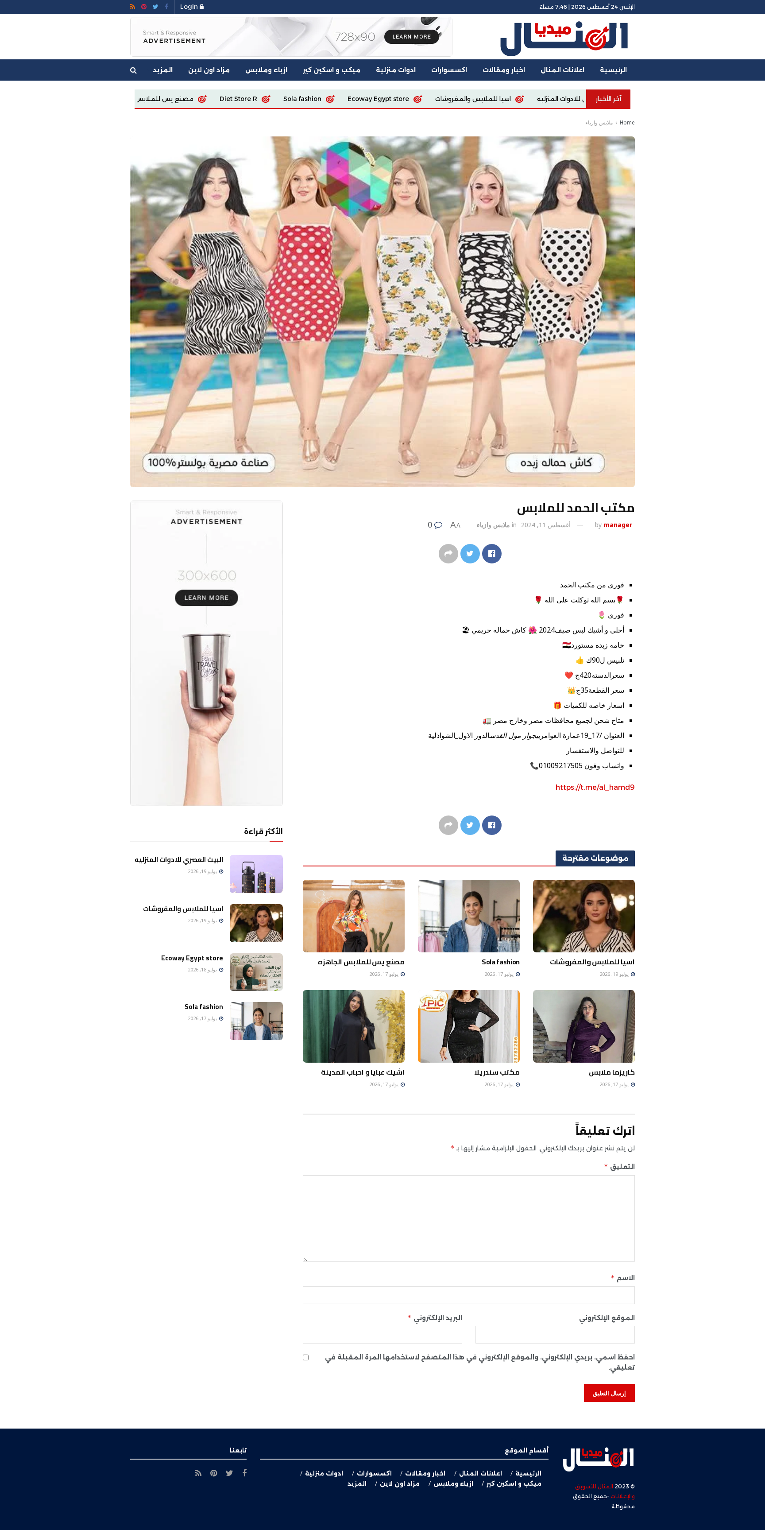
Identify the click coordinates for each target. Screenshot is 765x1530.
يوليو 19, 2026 (614, 974)
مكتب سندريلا (497, 1072)
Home (627, 122)
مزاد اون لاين (209, 70)
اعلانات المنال (562, 70)
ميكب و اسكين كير (331, 70)
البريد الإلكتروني (434, 1317)
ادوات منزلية (396, 70)
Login (190, 7)
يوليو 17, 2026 (499, 974)
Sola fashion (420, 99)
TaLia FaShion (182, 99)
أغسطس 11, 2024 (546, 524)
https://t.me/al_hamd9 (595, 787)
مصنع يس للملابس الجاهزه (271, 99)
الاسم (622, 1278)
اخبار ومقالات (504, 70)
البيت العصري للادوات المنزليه (179, 859)
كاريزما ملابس (612, 1072)
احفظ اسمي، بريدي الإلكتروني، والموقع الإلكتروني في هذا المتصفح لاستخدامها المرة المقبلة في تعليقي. (480, 1362)
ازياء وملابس (266, 70)
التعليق (619, 1166)
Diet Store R (356, 99)
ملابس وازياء (599, 122)
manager (617, 524)
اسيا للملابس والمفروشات (592, 961)
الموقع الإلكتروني (607, 1318)
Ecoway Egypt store (496, 99)
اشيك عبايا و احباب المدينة (363, 1072)
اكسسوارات (449, 70)
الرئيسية (613, 70)
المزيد (163, 70)
